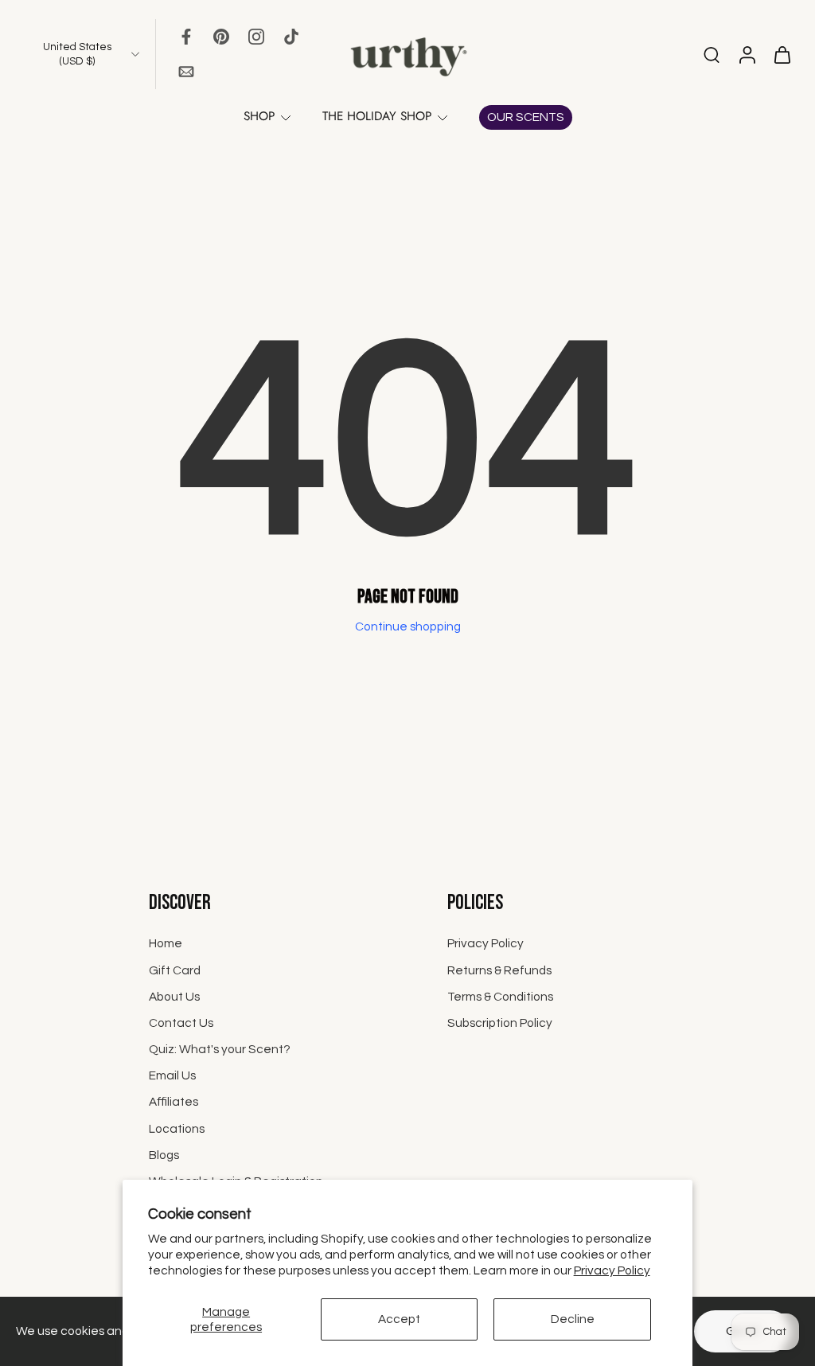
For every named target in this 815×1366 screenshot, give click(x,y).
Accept (399, 1319)
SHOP (259, 116)
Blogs (164, 1154)
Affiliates (173, 1101)
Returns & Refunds (499, 969)
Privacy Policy (612, 1270)
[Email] (186, 71)
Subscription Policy (499, 1022)
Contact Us (181, 1022)
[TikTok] (291, 36)
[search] (711, 54)
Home (165, 943)
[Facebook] (186, 36)
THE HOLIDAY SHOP (376, 116)
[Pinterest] (221, 36)
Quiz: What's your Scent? (220, 1049)
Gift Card (175, 969)
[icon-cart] (781, 54)
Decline (573, 1319)
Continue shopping (408, 626)
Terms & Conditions (500, 995)
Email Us (172, 1075)
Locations (177, 1128)
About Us (174, 995)
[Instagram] (256, 36)
